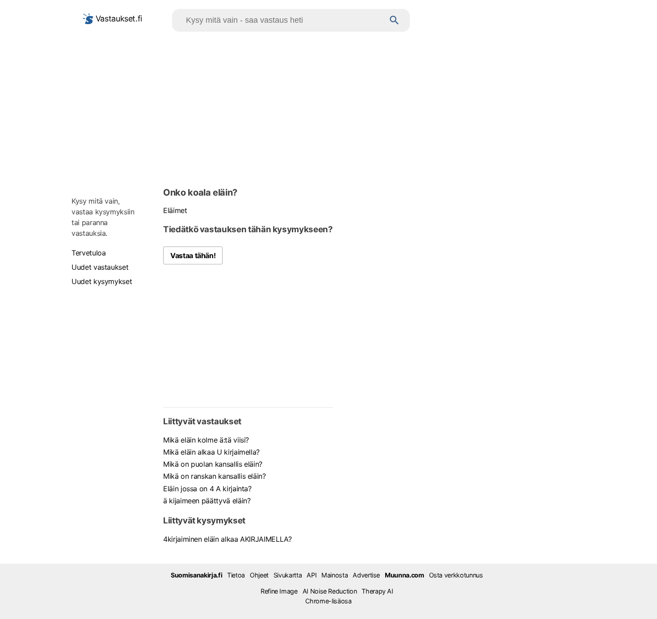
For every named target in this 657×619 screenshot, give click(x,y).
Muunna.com (404, 575)
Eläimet (175, 210)
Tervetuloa (88, 252)
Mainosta (334, 575)
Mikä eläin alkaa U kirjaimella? (211, 452)
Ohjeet (259, 575)
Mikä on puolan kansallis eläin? (212, 464)
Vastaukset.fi (117, 18)
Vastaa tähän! (192, 255)
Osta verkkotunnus (456, 575)
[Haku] (394, 20)
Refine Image (279, 591)
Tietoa (236, 575)
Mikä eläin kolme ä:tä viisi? (206, 439)
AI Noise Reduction (330, 591)
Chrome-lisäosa (328, 601)
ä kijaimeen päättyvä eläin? (207, 500)
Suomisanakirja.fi (196, 575)
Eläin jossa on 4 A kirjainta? (207, 488)
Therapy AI (377, 591)
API (311, 575)
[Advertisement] (328, 107)
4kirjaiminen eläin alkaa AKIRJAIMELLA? (227, 539)
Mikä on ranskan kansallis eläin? (214, 476)
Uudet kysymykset (102, 281)
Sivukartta (288, 575)
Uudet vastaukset (100, 267)
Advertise (366, 575)
